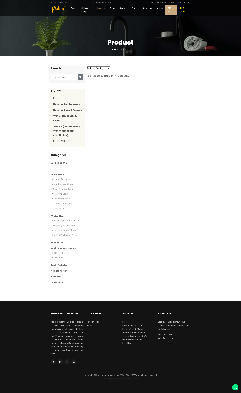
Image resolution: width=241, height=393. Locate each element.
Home (114, 50)
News (112, 8)
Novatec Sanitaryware (66, 104)
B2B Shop (170, 10)
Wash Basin (57, 174)
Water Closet (58, 216)
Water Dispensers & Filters (133, 332)
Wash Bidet (57, 282)
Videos (160, 8)
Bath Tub (56, 276)
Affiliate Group (84, 10)
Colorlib (135, 378)
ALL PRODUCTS (59, 163)
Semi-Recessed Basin (62, 184)
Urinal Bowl (57, 242)
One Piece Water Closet (64, 230)
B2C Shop (182, 10)
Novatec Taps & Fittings (67, 110)
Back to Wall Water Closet (65, 235)
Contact (123, 8)
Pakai (56, 98)
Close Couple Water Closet (65, 220)
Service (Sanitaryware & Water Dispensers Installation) (68, 131)
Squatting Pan (59, 271)
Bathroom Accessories (63, 248)
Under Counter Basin (62, 189)
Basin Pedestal (59, 265)
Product (124, 50)
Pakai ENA (59, 141)
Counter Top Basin (61, 179)
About (73, 8)
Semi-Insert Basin (61, 198)
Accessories (58, 208)
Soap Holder (58, 257)
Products (101, 8)
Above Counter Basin (62, 203)
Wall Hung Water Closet (64, 225)
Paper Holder (58, 252)
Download (147, 8)
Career (135, 8)
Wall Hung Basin (60, 193)
